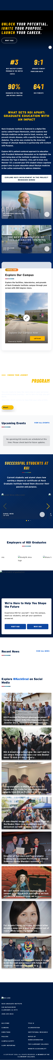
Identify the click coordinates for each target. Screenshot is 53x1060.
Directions (6, 1032)
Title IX (31, 1023)
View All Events (41, 423)
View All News (42, 651)
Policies (5, 1036)
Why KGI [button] (9, 40)
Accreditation (34, 1027)
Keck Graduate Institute (12, 1003)
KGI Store (5, 1023)
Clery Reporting (8, 1045)
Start (6, 407)
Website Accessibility (37, 1048)
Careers (5, 1027)
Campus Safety (8, 1041)
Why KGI (38, 627)
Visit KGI (15, 627)
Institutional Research (38, 1032)
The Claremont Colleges (38, 1044)
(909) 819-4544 (8, 1014)
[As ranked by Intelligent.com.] (17, 74)
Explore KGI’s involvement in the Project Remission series (26, 178)
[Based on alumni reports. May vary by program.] (45, 71)
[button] (48, 506)
